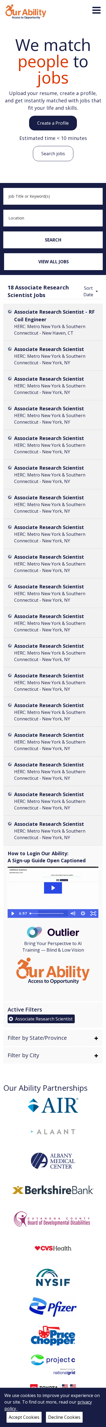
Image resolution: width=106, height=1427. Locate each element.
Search (53, 240)
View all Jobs (53, 262)
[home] (25, 11)
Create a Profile (53, 123)
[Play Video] (13, 913)
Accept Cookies (24, 1417)
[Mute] (72, 913)
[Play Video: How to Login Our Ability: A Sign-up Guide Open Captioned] (53, 888)
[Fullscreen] (93, 913)
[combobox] (53, 196)
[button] (90, 291)
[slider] (47, 913)
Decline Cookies (64, 1417)
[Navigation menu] (96, 10)
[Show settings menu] (83, 913)
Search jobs (53, 154)
